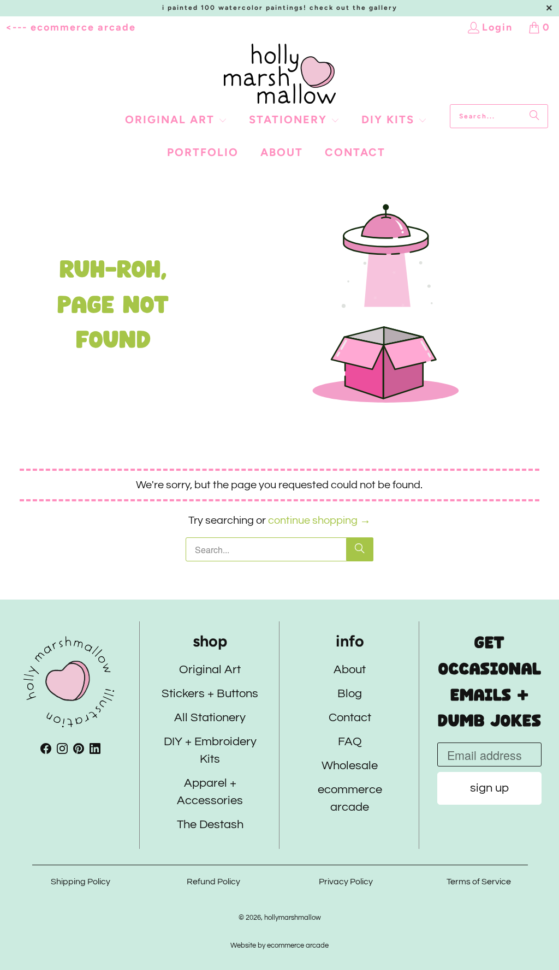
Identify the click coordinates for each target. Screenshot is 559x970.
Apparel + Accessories (210, 792)
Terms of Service (479, 881)
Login (497, 27)
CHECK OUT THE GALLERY (353, 7)
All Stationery (210, 718)
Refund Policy (213, 881)
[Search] (534, 116)
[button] (176, 120)
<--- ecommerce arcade (70, 27)
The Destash (209, 825)
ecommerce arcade (349, 799)
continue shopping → (319, 520)
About (350, 670)
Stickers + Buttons (210, 694)
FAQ (349, 742)
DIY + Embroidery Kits (209, 751)
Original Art (210, 670)
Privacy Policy (346, 881)
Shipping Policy (80, 881)
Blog (349, 694)
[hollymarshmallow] (280, 74)
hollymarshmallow (292, 917)
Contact (349, 718)
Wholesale (350, 766)
